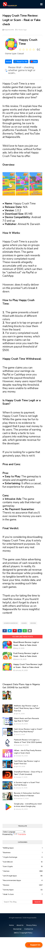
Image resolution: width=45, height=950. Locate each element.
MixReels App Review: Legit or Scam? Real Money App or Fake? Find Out (27, 708)
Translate (22, 834)
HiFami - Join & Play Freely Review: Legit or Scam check (28, 751)
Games (24, 623)
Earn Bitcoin (22, 862)
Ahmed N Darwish (11, 623)
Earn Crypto (22, 866)
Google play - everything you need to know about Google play (28, 805)
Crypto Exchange (22, 857)
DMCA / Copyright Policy (23, 933)
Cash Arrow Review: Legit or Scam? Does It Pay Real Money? (28, 730)
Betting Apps (22, 848)
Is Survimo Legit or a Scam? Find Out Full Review (26, 783)
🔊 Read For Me (20, 62)
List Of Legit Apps (22, 876)
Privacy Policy (31, 925)
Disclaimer (17, 929)
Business (22, 852)
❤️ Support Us (33, 945)
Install (8, 61)
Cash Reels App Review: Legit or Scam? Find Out (27, 762)
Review (33, 623)
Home (11, 925)
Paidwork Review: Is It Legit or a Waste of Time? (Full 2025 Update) (28, 741)
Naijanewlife (9, 29)
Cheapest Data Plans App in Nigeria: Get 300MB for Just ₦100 (21, 686)
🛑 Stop (34, 62)
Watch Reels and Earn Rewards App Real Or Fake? (26, 719)
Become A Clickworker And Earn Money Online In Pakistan (27, 794)
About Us (20, 925)
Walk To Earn (22, 894)
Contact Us (28, 929)
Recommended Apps (22, 880)
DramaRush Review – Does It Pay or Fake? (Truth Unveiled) (28, 773)
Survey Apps (22, 889)
